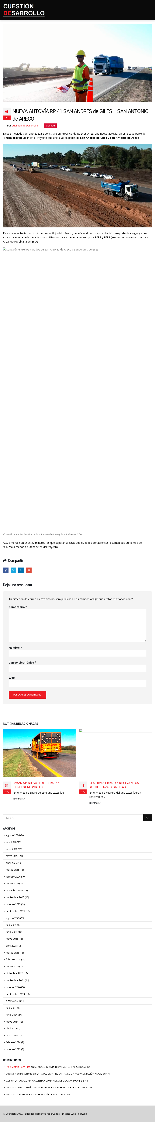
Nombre (15, 647)
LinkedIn (21, 570)
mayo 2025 (12, 938)
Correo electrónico (22, 662)
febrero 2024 (13, 1042)
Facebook (6, 570)
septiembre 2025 (15, 911)
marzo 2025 (12, 952)
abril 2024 (11, 1028)
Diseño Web (74, 1113)
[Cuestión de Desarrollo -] (24, 10)
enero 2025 (12, 966)
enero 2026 (12, 883)
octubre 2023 (13, 1049)
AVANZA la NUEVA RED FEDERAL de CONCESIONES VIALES (36, 785)
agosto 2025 (13, 918)
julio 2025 (11, 925)
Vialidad (50, 125)
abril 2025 (11, 945)
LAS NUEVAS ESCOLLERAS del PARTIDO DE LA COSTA (65, 1087)
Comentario (18, 607)
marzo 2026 (12, 869)
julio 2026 (11, 842)
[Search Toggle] (150, 10)
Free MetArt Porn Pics (18, 1066)
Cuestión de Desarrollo (25, 125)
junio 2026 (11, 849)
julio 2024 (11, 1008)
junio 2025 (11, 932)
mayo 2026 (12, 856)
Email (29, 570)
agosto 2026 (13, 835)
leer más (18, 798)
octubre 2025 (13, 904)
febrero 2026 (13, 876)
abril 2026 (11, 863)
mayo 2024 (12, 1021)
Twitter (13, 570)
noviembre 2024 (15, 980)
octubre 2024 (13, 987)
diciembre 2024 (14, 973)
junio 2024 (11, 1014)
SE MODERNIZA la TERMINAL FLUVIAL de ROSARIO (62, 1066)
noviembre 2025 (15, 897)
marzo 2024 (12, 1035)
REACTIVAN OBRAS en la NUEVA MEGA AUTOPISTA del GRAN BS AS (114, 785)
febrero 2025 (13, 959)
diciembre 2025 (14, 890)
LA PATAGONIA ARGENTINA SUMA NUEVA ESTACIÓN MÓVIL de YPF (73, 1073)
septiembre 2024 (15, 994)
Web (12, 677)
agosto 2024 (13, 1001)
